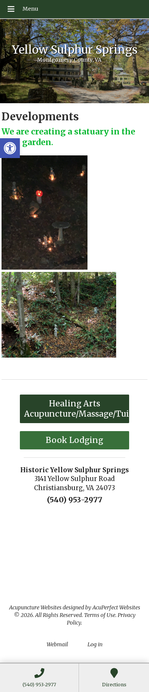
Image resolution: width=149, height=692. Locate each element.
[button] (10, 148)
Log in (94, 644)
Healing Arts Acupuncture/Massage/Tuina (76, 408)
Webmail (57, 644)
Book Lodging (74, 440)
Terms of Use (99, 615)
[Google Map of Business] (74, 551)
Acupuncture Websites (35, 607)
